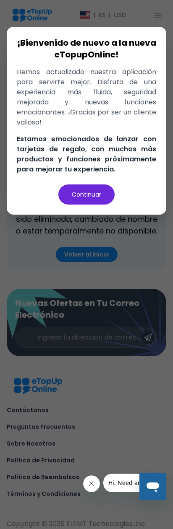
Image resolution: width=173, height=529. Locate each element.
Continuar (86, 194)
